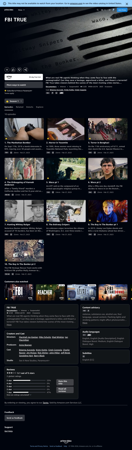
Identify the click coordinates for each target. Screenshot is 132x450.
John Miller (54, 353)
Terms (45, 402)
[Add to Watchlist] (7, 69)
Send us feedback (56, 446)
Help (65, 446)
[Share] (25, 69)
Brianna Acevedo (56, 90)
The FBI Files (19, 292)
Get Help (9, 431)
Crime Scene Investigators (81, 292)
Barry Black (39, 355)
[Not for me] (19, 69)
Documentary (51, 87)
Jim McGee (31, 353)
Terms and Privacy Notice (39, 446)
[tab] (9, 107)
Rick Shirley (43, 353)
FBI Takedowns (113, 292)
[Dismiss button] (127, 4)
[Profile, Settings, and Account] (114, 10)
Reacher (50, 292)
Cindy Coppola (80, 90)
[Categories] (110, 10)
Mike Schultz (45, 337)
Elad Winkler (58, 337)
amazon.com (76, 3)
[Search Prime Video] (98, 10)
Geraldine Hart (26, 355)
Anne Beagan (25, 345)
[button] (19, 395)
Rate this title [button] (62, 382)
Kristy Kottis (69, 90)
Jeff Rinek (65, 353)
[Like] (13, 69)
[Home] (9, 10)
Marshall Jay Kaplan (28, 337)
